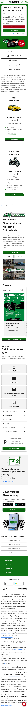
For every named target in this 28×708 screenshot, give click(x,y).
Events (20, 256)
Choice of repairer (11, 133)
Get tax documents (14, 448)
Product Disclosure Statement (14, 676)
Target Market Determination (10, 682)
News (8, 256)
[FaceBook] (2, 589)
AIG (5, 663)
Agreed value (10, 127)
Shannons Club (14, 252)
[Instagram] (6, 589)
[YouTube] (4, 589)
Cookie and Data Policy (18, 649)
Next (24, 290)
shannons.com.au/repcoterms (6, 637)
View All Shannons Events (14, 339)
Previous (21, 290)
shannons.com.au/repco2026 (6, 633)
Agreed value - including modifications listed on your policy (14, 181)
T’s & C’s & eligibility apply (8, 33)
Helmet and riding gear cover (14, 177)
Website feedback (14, 579)
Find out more (14, 139)
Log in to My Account (8, 481)
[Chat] (24, 704)
